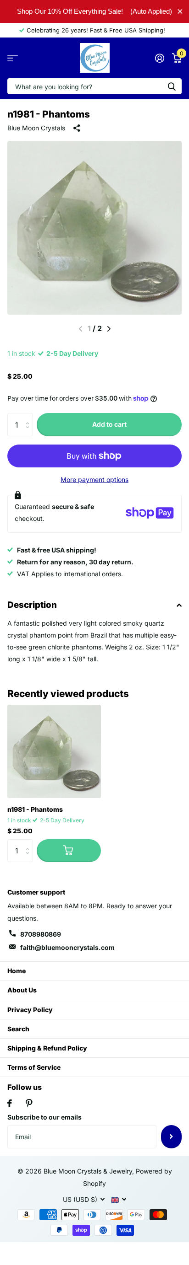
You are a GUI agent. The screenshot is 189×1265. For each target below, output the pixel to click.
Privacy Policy (30, 1009)
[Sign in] (159, 58)
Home (16, 971)
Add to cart (109, 424)
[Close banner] (180, 11)
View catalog (12, 58)
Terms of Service (34, 1067)
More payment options (94, 479)
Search (18, 1029)
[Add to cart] (69, 850)
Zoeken (171, 86)
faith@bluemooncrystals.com (67, 947)
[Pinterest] (29, 1103)
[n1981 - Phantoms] (54, 751)
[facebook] (9, 1103)
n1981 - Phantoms (35, 809)
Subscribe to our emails (44, 1117)
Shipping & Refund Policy (47, 1048)
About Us (22, 990)
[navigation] (109, 329)
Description (32, 605)
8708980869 (40, 934)
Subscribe (171, 1136)
